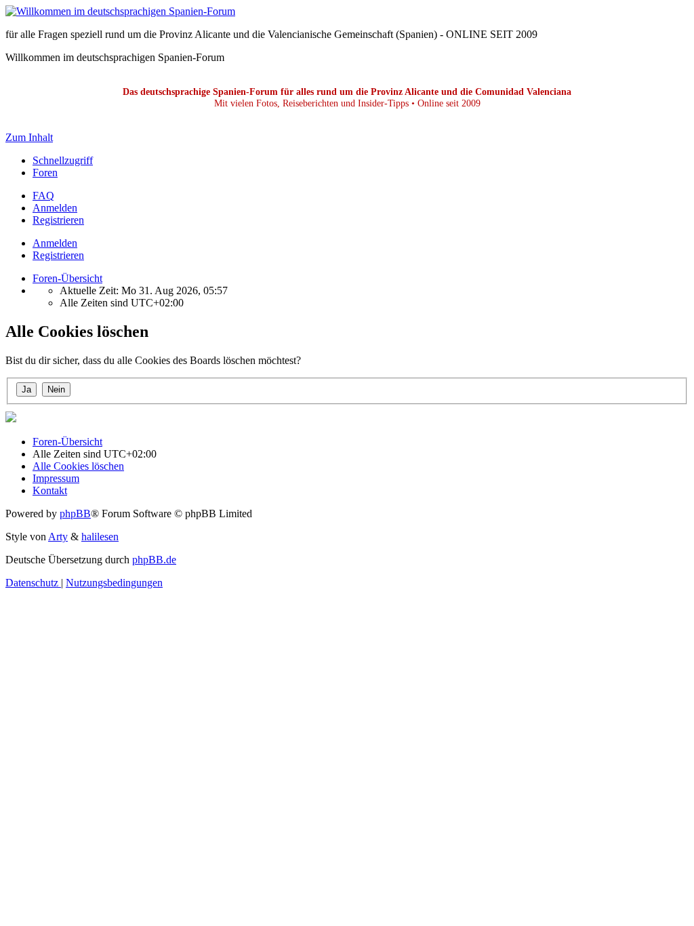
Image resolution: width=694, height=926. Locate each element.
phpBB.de (154, 559)
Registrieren (58, 255)
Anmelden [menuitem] (55, 208)
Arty (58, 536)
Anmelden (55, 243)
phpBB (75, 513)
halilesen (100, 536)
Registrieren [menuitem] (58, 220)
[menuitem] (43, 195)
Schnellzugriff (63, 160)
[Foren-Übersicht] (120, 11)
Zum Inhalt (29, 137)
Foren (45, 172)
